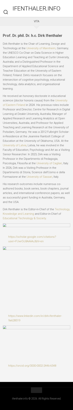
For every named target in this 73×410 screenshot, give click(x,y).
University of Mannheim (41, 48)
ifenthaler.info (36, 8)
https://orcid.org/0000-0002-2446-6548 (32, 365)
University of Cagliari (49, 163)
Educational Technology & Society (24, 218)
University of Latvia (14, 145)
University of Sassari (39, 176)
